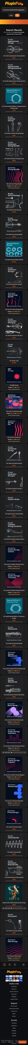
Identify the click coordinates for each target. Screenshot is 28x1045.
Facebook (14, 1023)
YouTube (14, 1035)
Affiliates (14, 996)
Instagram (14, 1025)
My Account (14, 1006)
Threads (14, 1033)
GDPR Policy (10, 1042)
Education (14, 994)
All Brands (14, 986)
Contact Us (14, 1011)
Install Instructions (14, 1008)
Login (11, 15)
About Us (14, 989)
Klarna (14, 1016)
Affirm (14, 1013)
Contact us (22, 1042)
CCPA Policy (18, 1042)
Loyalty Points (14, 999)
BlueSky (14, 1030)
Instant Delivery (14, 991)
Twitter (14, 1028)
